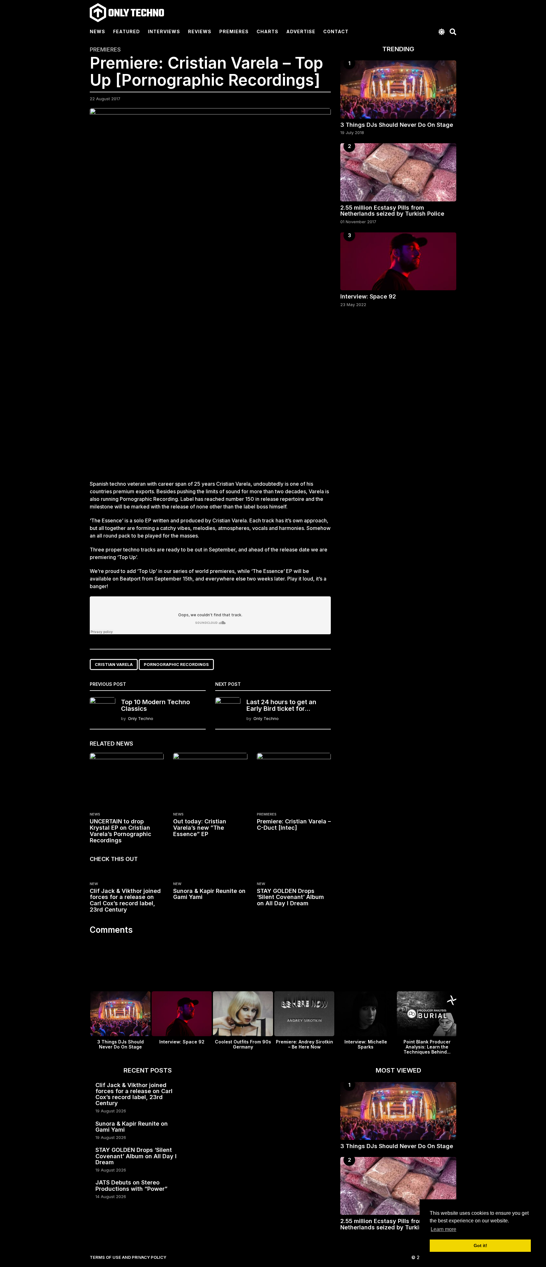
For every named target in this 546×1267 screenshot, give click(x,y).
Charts (267, 31)
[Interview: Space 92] (398, 261)
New (94, 884)
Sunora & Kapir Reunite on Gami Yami (209, 894)
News (97, 31)
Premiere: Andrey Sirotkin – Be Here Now (304, 1044)
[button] (441, 31)
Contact (336, 31)
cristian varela (114, 664)
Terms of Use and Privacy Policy (128, 1257)
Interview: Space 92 (368, 296)
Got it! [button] (480, 1245)
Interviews (164, 31)
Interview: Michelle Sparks (365, 1044)
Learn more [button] (443, 1229)
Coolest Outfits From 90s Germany (243, 1044)
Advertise (300, 31)
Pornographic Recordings (176, 664)
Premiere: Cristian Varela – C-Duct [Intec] (294, 824)
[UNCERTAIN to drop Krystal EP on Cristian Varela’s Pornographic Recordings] (127, 781)
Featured (126, 31)
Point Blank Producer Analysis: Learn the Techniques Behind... (427, 1047)
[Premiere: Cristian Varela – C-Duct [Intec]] (294, 781)
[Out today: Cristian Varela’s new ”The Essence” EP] (210, 781)
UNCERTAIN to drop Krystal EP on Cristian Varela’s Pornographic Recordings (120, 830)
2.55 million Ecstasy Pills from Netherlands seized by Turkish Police (392, 210)
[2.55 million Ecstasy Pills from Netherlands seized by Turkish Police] (398, 172)
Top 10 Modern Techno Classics (155, 705)
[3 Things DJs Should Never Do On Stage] (398, 89)
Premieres (234, 31)
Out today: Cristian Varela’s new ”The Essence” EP (199, 827)
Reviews (199, 31)
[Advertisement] (210, 418)
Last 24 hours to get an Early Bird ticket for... (281, 705)
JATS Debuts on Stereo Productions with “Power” (131, 1185)
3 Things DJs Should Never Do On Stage (396, 124)
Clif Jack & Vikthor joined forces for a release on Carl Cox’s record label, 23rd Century (125, 900)
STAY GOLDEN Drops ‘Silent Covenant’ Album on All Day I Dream (290, 897)
